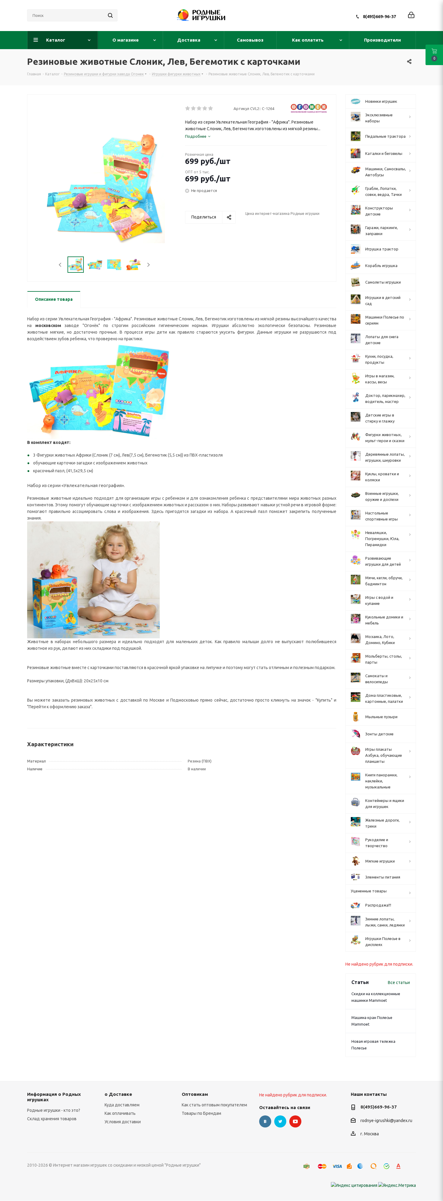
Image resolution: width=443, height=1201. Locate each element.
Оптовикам (195, 1094)
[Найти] (110, 15)
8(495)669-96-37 (379, 16)
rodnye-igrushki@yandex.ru (386, 1120)
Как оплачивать (120, 1113)
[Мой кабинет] (411, 15)
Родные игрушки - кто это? (53, 1110)
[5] (211, 108)
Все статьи (399, 982)
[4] (205, 108)
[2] (193, 108)
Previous (60, 264)
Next (148, 264)
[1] (188, 108)
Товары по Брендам (201, 1113)
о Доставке (118, 1094)
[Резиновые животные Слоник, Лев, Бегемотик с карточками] (93, 579)
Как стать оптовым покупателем (214, 1104)
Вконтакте (265, 1121)
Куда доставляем (122, 1104)
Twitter (280, 1121)
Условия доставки (123, 1121)
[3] (199, 108)
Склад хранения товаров (52, 1118)
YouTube (295, 1121)
